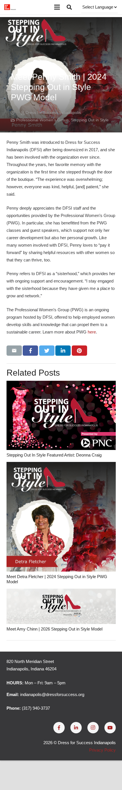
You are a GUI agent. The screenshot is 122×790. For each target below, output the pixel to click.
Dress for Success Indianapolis (53, 112)
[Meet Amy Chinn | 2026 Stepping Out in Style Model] (61, 606)
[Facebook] (59, 727)
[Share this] (30, 350)
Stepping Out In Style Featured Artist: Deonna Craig (54, 455)
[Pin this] (79, 350)
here (92, 331)
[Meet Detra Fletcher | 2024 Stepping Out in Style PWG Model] (61, 517)
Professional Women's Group (42, 120)
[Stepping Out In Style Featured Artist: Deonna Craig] (61, 415)
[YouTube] (110, 727)
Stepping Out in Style (90, 120)
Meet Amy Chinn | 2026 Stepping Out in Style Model (54, 629)
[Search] (69, 7)
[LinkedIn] (76, 727)
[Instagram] (93, 727)
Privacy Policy (102, 750)
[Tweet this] (46, 350)
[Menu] (57, 7)
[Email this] (14, 350)
